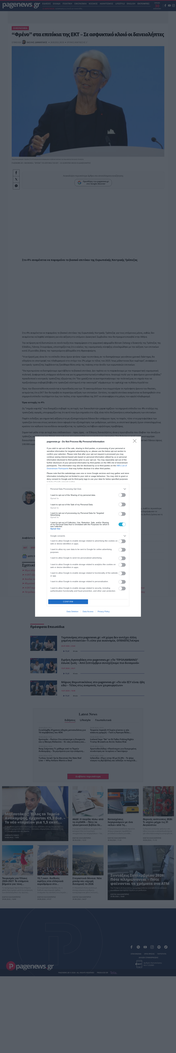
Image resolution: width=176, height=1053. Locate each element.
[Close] (135, 441)
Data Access (88, 611)
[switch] (122, 495)
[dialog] (88, 526)
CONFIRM (68, 602)
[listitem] (88, 489)
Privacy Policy (104, 611)
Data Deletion (72, 611)
